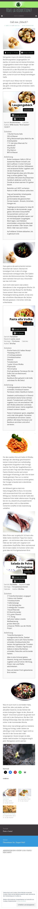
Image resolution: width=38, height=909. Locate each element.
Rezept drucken (28, 53)
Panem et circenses (9, 814)
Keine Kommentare (28, 25)
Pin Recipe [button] (20, 119)
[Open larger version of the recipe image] (19, 102)
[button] (25, 110)
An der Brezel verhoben (7, 798)
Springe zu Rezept (12, 53)
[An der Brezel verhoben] (9, 792)
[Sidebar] (2, 16)
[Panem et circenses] (9, 809)
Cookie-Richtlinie (21, 901)
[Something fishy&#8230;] (24, 792)
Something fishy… (23, 797)
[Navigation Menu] (36, 16)
